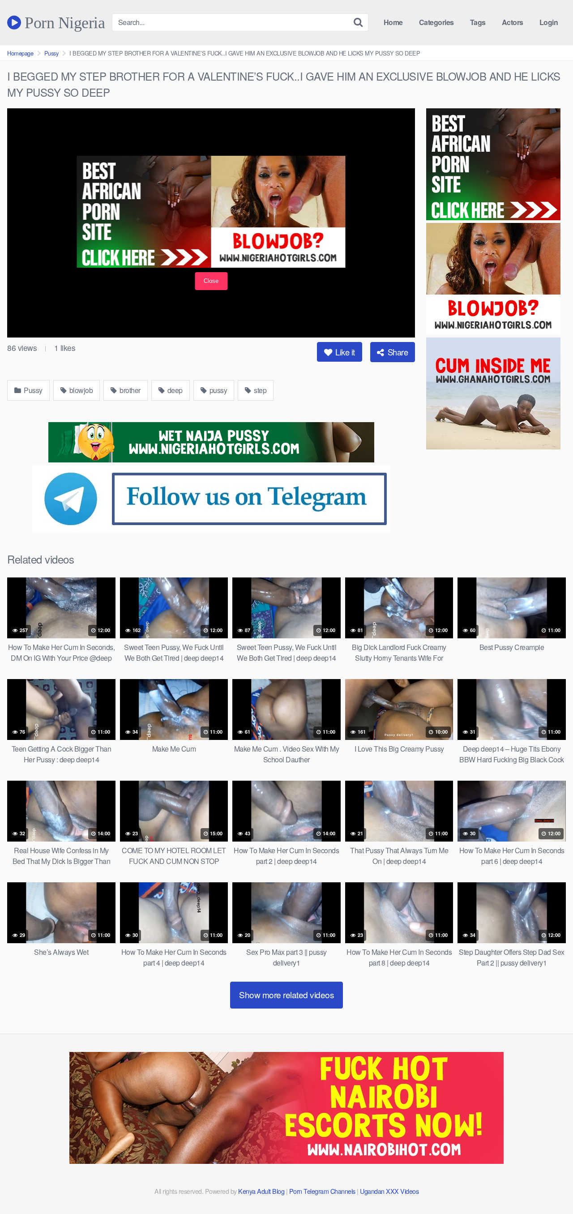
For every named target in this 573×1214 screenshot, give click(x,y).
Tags (478, 22)
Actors (512, 22)
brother (129, 390)
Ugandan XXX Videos (389, 1191)
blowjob (80, 390)
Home (393, 22)
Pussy (51, 53)
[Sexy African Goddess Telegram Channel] (211, 529)
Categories (436, 22)
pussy (217, 390)
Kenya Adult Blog (261, 1191)
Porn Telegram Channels (323, 1191)
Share (396, 352)
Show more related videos (286, 994)
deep (174, 390)
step (259, 390)
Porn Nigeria (63, 22)
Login (548, 22)
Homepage (20, 53)
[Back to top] (548, 1185)
